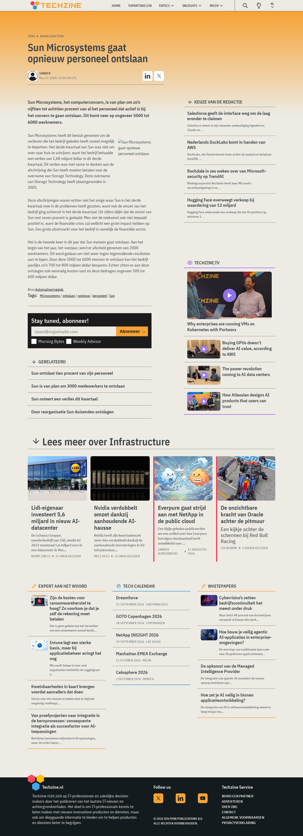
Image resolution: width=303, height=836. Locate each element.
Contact (229, 812)
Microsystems (50, 295)
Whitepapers (222, 586)
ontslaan (69, 295)
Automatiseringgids (49, 289)
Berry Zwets (40, 556)
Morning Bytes (51, 341)
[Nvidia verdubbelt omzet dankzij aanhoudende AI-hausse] (120, 478)
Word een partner (238, 796)
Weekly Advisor (87, 341)
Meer (214, 5)
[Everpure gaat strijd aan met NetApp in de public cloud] (183, 478)
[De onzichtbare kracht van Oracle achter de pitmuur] (246, 478)
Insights (189, 5)
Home (116, 5)
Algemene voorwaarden (243, 817)
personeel (99, 295)
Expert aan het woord (62, 586)
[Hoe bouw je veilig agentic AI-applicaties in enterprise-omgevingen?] (209, 642)
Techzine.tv (207, 263)
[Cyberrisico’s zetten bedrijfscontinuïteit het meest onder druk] (209, 608)
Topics (164, 5)
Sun (112, 295)
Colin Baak (229, 548)
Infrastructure (52, 36)
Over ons (229, 806)
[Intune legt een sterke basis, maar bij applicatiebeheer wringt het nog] (39, 658)
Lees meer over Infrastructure (106, 441)
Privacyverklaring (239, 822)
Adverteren (232, 801)
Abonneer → (133, 331)
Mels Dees (101, 556)
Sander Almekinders (168, 551)
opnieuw (84, 295)
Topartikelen (140, 5)
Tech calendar (139, 586)
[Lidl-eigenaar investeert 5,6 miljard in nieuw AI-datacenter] (57, 478)
